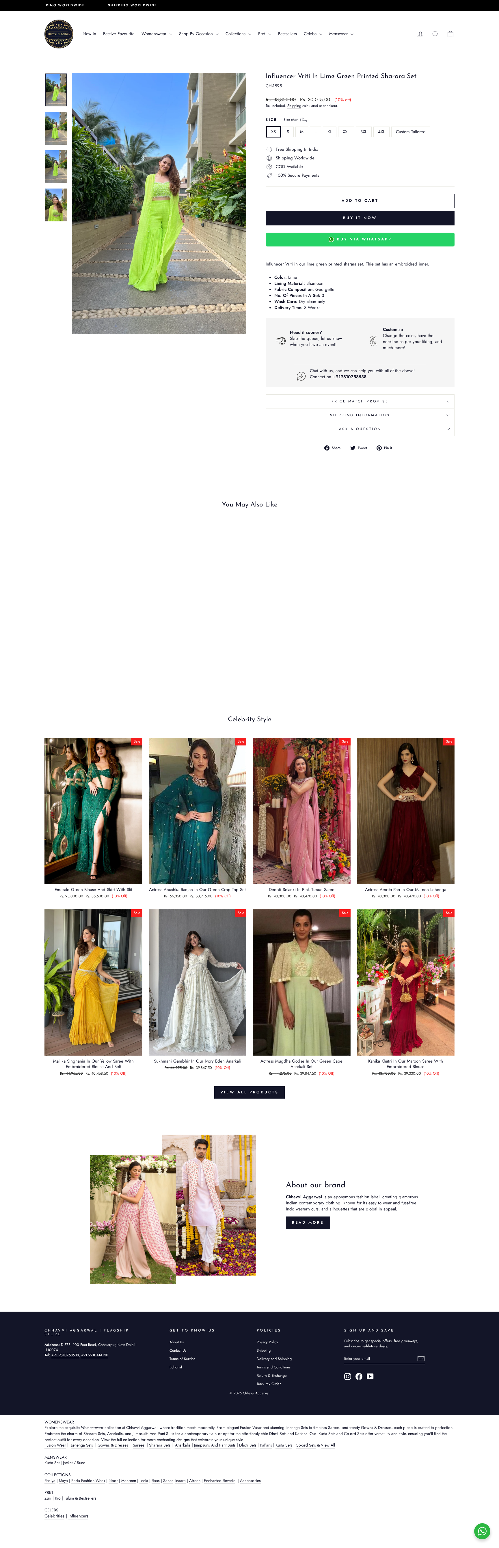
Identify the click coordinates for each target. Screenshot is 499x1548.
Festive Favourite (119, 34)
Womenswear (154, 34)
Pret (262, 34)
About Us (177, 1342)
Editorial (176, 1367)
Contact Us (178, 1350)
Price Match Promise (360, 401)
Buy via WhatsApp (364, 239)
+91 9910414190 (94, 1355)
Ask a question (360, 429)
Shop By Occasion (196, 34)
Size (282, 119)
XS (273, 132)
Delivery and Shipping (274, 1358)
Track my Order (269, 1384)
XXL (346, 132)
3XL (363, 132)
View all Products (249, 1092)
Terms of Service (182, 1358)
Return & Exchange (272, 1375)
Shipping (294, 105)
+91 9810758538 (65, 1355)
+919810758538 (349, 377)
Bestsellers (287, 34)
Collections (236, 34)
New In (89, 34)
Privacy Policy (267, 1342)
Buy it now (360, 218)
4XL (381, 132)
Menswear (339, 34)
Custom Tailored (411, 132)
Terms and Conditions (274, 1367)
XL (329, 132)
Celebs (311, 34)
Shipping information (360, 415)
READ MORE (308, 1222)
